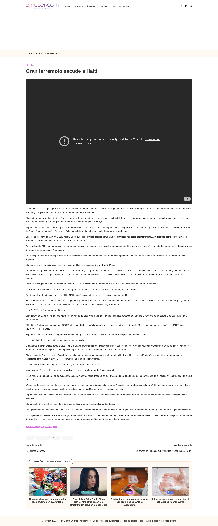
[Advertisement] (109, 31)
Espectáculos (88, 492)
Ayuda (30, 438)
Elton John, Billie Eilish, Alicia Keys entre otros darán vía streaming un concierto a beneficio (88, 502)
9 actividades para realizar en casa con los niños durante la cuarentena (129, 502)
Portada (29, 53)
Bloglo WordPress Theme (164, 521)
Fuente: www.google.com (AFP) (41, 426)
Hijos (129, 492)
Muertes (56, 438)
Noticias (30, 65)
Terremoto (67, 438)
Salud (47, 492)
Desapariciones (42, 438)
